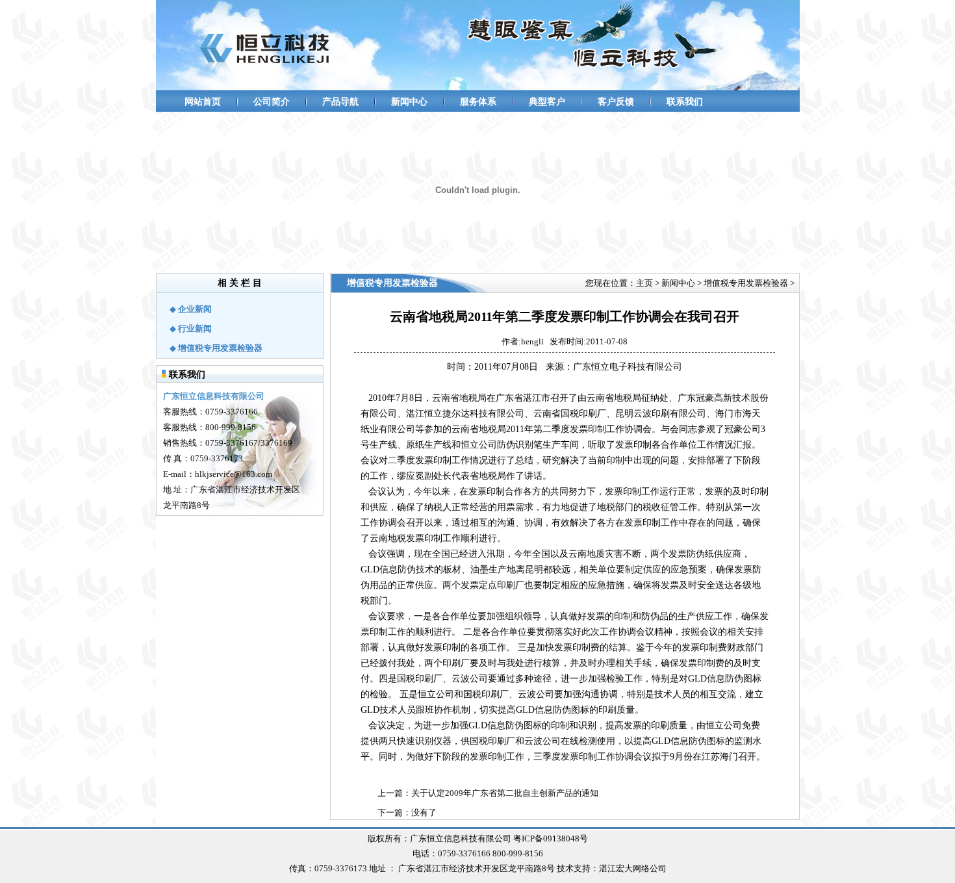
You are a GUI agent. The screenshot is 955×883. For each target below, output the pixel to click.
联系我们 (685, 102)
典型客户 (547, 102)
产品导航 (340, 102)
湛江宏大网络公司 (633, 868)
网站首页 (203, 102)
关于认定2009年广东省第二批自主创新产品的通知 (504, 793)
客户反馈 (616, 102)
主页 (644, 283)
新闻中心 (409, 102)
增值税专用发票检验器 (746, 283)
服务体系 (478, 102)
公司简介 (271, 102)
